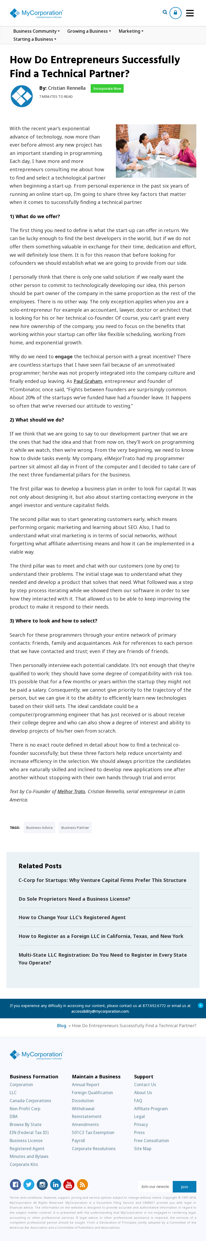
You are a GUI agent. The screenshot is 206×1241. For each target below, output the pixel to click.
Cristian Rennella (67, 88)
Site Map (142, 1148)
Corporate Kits (24, 1164)
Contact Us (145, 1084)
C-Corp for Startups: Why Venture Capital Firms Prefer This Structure (102, 880)
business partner (75, 827)
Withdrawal (83, 1108)
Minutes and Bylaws (29, 1156)
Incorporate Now (107, 88)
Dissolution (83, 1100)
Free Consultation (151, 1140)
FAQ (138, 1100)
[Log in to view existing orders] (176, 13)
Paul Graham (87, 381)
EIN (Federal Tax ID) (29, 1132)
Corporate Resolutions (94, 1148)
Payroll (78, 1140)
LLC (13, 1092)
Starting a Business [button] (33, 39)
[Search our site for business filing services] (165, 13)
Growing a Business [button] (87, 31)
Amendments (85, 1124)
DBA (14, 1116)
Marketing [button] (129, 31)
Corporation (21, 1084)
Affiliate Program (151, 1108)
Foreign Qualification (92, 1092)
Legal (139, 1116)
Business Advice (39, 827)
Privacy (141, 1124)
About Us (143, 1092)
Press (139, 1132)
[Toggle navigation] (189, 13)
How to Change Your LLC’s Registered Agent (72, 917)
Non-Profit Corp (25, 1108)
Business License (26, 1140)
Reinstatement (87, 1116)
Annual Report (86, 1084)
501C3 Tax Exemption (93, 1132)
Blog (61, 1025)
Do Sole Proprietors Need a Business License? (74, 899)
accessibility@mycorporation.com (100, 1011)
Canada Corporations (30, 1100)
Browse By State (26, 1124)
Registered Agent (27, 1148)
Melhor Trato (71, 791)
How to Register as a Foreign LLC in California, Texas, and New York (101, 936)
